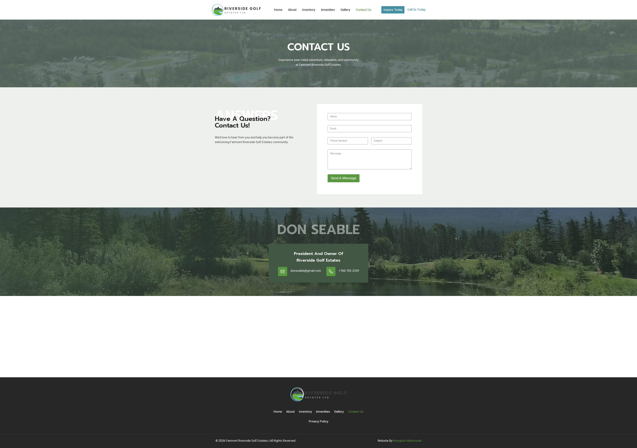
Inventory (308, 9)
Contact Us (363, 9)
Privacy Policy (318, 421)
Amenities (328, 9)
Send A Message (343, 178)
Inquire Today (392, 9)
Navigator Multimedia (407, 441)
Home (278, 9)
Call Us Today (416, 9)
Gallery (345, 9)
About (292, 9)
